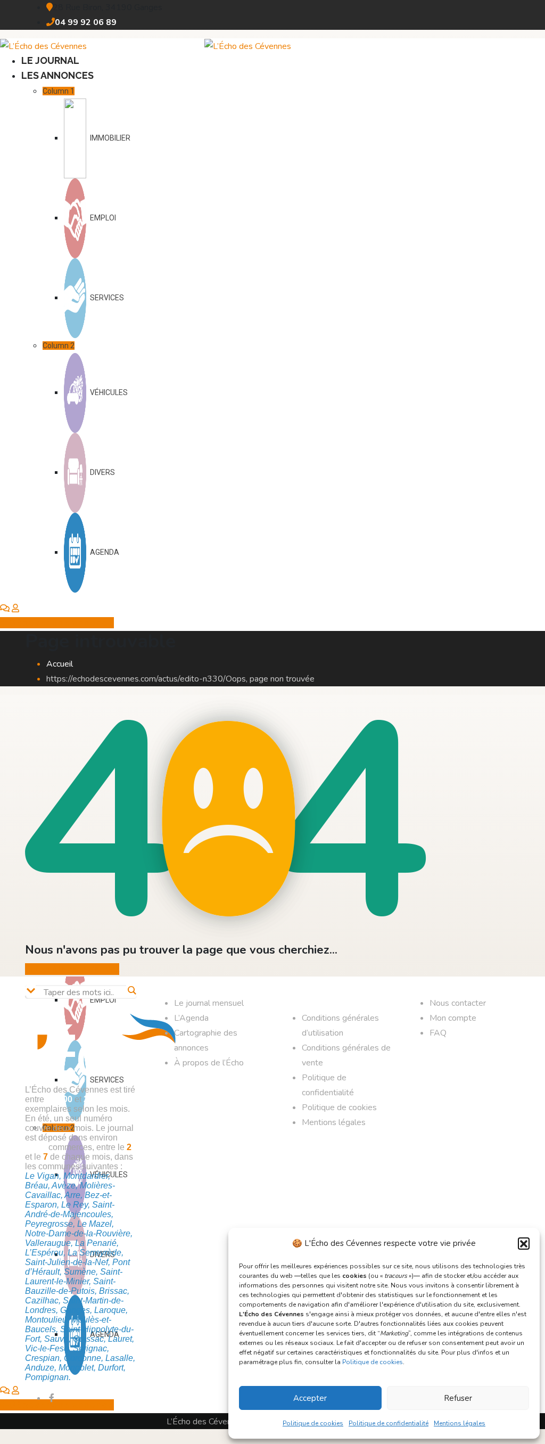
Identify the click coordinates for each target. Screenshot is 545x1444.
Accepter (310, 1398)
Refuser (458, 1398)
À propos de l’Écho (209, 1063)
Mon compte (453, 1018)
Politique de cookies (372, 1362)
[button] (523, 1243)
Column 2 (59, 345)
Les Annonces (57, 75)
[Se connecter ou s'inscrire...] (15, 608)
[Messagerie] (5, 608)
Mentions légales (459, 1423)
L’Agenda (191, 1018)
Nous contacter (458, 1003)
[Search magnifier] (131, 990)
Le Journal (50, 60)
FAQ (438, 1033)
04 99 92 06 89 (86, 22)
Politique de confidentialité (388, 1423)
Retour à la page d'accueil (72, 969)
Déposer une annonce (61, 622)
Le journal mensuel (209, 1003)
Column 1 (59, 91)
